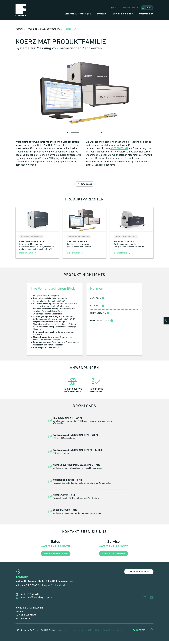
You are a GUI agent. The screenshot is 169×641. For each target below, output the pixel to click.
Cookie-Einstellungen (112, 630)
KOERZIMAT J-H (119, 148)
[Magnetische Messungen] (96, 384)
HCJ (88, 152)
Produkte (21, 611)
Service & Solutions (26, 615)
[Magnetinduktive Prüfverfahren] (73, 384)
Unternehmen (23, 618)
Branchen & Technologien (29, 608)
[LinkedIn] (144, 597)
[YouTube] (151, 597)
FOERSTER (20, 29)
